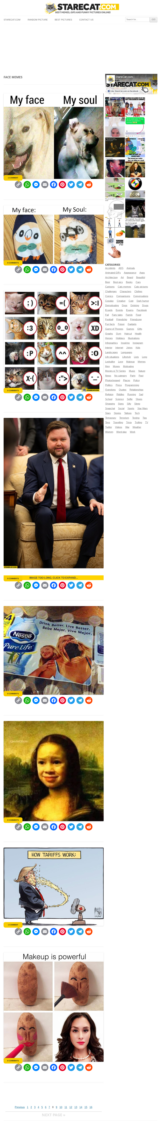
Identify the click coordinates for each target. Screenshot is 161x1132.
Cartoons (110, 286)
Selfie (130, 399)
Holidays (120, 338)
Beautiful (140, 277)
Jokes (129, 347)
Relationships (136, 389)
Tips (145, 418)
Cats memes (124, 286)
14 (80, 1107)
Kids (138, 347)
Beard (130, 277)
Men (107, 366)
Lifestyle (126, 357)
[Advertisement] (80, 48)
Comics (109, 296)
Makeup (130, 361)
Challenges (111, 291)
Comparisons (123, 296)
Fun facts (110, 324)
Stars (108, 413)
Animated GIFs (113, 272)
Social (121, 408)
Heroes (109, 338)
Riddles (120, 394)
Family (129, 315)
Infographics (111, 343)
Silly (129, 403)
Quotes (122, 389)
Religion (109, 394)
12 (70, 1107)
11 (65, 1107)
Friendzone (136, 319)
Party (133, 375)
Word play (121, 432)
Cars (138, 282)
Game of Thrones (114, 329)
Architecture (111, 277)
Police (136, 380)
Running (131, 394)
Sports (131, 408)
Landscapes (111, 352)
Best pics (118, 282)
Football (109, 319)
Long (144, 357)
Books (129, 282)
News (108, 375)
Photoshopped (112, 380)
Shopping (110, 403)
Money (116, 366)
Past (141, 375)
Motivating (128, 366)
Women (109, 432)
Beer (107, 282)
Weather (137, 427)
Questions (110, 389)
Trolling (138, 422)
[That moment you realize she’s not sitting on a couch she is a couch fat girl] (135, 167)
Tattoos (128, 413)
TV (146, 422)
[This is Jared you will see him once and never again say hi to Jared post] (135, 228)
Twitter (108, 427)
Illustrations (134, 338)
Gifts (139, 329)
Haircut (128, 333)
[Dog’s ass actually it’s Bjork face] (115, 127)
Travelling (118, 422)
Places (126, 380)
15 (85, 1107)
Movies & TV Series (115, 371)
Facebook (142, 310)
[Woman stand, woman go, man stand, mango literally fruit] (115, 228)
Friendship (121, 319)
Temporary (110, 418)
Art (122, 277)
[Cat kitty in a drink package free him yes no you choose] (115, 107)
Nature (141, 371)
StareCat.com (12, 20)
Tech (137, 413)
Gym (118, 333)
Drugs (145, 305)
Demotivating (112, 305)
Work (132, 432)
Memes (142, 361)
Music (132, 371)
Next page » (53, 1114)
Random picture (38, 20)
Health (138, 333)
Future (121, 324)
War (127, 427)
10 (60, 1107)
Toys (107, 422)
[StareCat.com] (80, 8)
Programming (132, 385)
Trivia (129, 422)
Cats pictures (141, 286)
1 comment (13, 178)
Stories (117, 413)
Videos (118, 427)
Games (130, 329)
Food (138, 315)
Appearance (130, 272)
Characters (125, 291)
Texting (135, 418)
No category (120, 375)
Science (119, 399)
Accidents (110, 268)
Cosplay (109, 301)
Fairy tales (117, 315)
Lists (136, 357)
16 (90, 1107)
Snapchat (110, 408)
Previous (20, 1107)
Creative (121, 301)
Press (119, 385)
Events (119, 310)
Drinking (134, 305)
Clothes (138, 291)
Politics (109, 385)
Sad (141, 394)
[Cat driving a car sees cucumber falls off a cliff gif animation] (135, 208)
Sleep (137, 403)
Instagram (138, 343)
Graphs (109, 333)
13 (75, 1107)
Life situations (112, 357)
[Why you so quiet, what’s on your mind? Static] (115, 208)
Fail (107, 315)
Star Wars (142, 408)
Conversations (140, 296)
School (108, 399)
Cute (131, 301)
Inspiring (125, 343)
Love (120, 361)
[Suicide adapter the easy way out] (115, 248)
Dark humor (143, 301)
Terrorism (124, 418)
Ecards (109, 310)
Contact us (86, 20)
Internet (119, 347)
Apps (142, 272)
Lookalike (110, 361)
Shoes (139, 399)
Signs (121, 403)
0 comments (13, 263)
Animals (131, 268)
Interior (108, 347)
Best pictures (63, 20)
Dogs (124, 305)
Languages (126, 352)
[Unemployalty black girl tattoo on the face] (115, 167)
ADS (121, 268)
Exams (129, 310)
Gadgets (132, 324)
